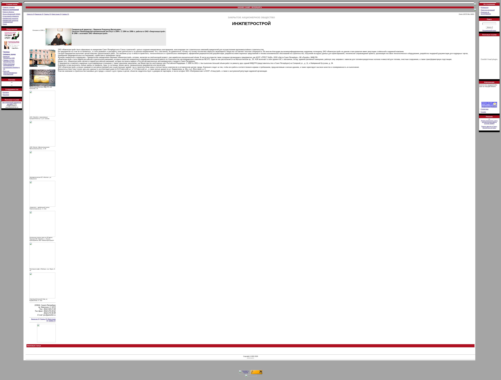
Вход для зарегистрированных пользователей (10, 72)
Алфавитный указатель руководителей (10, 21)
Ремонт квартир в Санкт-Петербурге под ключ (489, 127)
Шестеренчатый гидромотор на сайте (11, 103)
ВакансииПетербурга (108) (9, 57)
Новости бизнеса (8, 12)
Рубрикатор (484, 7)
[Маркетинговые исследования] (11, 50)
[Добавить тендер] (11, 39)
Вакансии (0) (39, 14)
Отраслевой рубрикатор (11, 16)
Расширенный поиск (489, 30)
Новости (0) (31, 14)
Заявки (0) (65, 14)
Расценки (6, 94)
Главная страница (9, 7)
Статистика (484, 109)
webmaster (250, 358)
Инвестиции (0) (57, 14)
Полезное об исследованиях (486, 13)
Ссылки (483, 112)
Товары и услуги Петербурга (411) (9, 61)
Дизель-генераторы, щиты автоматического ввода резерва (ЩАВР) (489, 122)
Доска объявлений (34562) (11, 14)
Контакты (6, 92)
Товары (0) (47, 14)
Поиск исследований (488, 10)
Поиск (5, 24)
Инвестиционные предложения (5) (9, 64)
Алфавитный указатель (10, 18)
